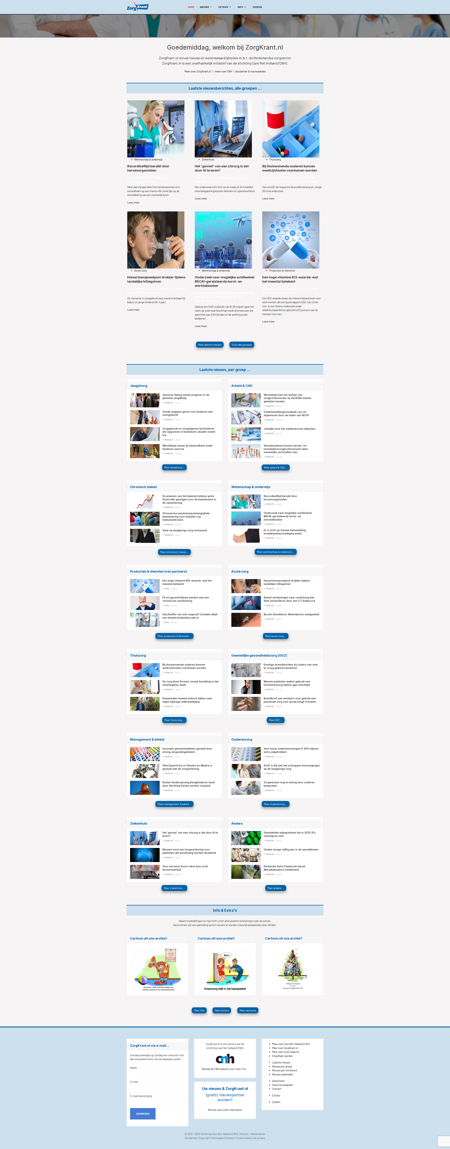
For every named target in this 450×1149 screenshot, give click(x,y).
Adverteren (278, 1080)
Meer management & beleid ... (174, 804)
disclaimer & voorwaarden (250, 71)
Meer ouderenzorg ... (275, 804)
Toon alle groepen (242, 344)
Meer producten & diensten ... (174, 636)
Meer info (199, 1010)
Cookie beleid (243, 1138)
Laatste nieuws (281, 1062)
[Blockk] (138, 7)
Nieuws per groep (282, 1066)
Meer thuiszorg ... (174, 720)
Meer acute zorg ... (275, 636)
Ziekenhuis (208, 159)
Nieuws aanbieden (282, 1074)
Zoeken (276, 1101)
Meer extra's (222, 1010)
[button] (206, 7)
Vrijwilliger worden (282, 1055)
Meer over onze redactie (285, 1051)
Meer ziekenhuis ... (174, 888)
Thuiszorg (275, 159)
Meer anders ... (275, 888)
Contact (276, 1088)
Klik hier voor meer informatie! (225, 1109)
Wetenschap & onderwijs (148, 159)
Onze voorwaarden (282, 1084)
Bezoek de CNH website (215, 1068)
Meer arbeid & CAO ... (276, 467)
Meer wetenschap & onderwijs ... (276, 551)
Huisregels (217, 1138)
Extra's (276, 1095)
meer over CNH (223, 71)
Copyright (204, 1138)
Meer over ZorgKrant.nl (197, 71)
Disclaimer (191, 1138)
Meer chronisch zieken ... (174, 552)
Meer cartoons (247, 1010)
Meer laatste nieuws (209, 344)
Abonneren (143, 1113)
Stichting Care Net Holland (216, 1133)
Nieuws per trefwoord (284, 1070)
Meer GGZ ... (275, 720)
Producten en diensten (282, 270)
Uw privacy (259, 1138)
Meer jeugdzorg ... (174, 467)
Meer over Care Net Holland (287, 1043)
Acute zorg (140, 270)
